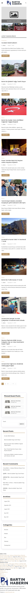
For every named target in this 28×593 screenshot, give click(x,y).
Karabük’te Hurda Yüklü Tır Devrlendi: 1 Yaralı (13, 240)
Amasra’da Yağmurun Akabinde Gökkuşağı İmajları (12, 365)
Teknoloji (6, 541)
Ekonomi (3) (2, 575)
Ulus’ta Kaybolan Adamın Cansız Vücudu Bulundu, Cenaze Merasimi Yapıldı (12, 560)
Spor (5, 537)
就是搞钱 (5, 488)
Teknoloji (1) (3, 576)
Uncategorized (7, 545)
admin (4, 45)
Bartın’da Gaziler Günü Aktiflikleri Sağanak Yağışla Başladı (20, 28)
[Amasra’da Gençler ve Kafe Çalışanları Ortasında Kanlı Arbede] (14, 305)
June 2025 (6, 513)
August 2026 (7, 501)
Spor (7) (2, 573)
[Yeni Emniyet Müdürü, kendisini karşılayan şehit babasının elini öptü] (14, 187)
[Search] (26, 3)
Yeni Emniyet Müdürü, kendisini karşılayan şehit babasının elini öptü (13, 202)
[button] (3, 19)
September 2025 (7, 505)
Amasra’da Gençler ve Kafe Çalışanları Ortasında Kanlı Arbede (12, 319)
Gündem (6, 533)
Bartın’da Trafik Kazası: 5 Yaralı (11, 280)
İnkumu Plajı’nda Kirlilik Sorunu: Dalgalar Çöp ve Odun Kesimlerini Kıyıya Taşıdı (12, 342)
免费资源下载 (6, 477)
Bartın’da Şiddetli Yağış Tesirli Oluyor (7, 28)
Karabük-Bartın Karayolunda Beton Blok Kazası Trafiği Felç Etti (13, 557)
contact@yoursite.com (9, 592)
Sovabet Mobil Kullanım (14, 21)
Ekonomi (6, 529)
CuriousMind (6, 468)
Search (4, 421)
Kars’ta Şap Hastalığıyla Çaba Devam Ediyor (13, 567)
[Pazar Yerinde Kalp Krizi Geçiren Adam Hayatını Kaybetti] (14, 147)
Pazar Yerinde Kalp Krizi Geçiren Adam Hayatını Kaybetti (12, 161)
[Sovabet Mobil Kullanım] (14, 15)
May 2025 (6, 517)
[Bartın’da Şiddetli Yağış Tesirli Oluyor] (14, 68)
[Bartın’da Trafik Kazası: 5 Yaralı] (14, 266)
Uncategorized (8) (4, 572)
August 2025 (7, 509)
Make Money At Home (8, 482)
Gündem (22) (3, 570)
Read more (5, 55)
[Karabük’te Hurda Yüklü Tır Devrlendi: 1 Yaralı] (14, 226)
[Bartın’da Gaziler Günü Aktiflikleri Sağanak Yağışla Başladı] (14, 107)
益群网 (4, 473)
